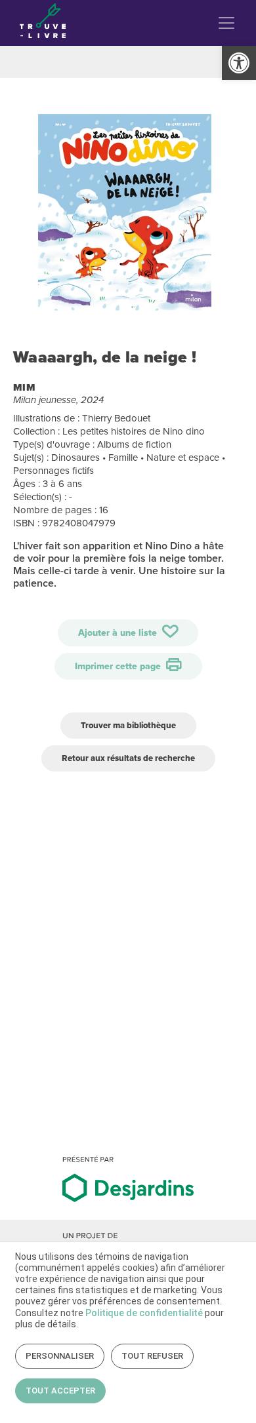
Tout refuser (152, 1356)
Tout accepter (60, 1390)
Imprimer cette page (119, 666)
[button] (239, 63)
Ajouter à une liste (119, 633)
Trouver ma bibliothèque (128, 725)
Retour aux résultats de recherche (128, 758)
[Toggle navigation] (226, 23)
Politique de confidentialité (144, 1313)
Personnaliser (60, 1356)
